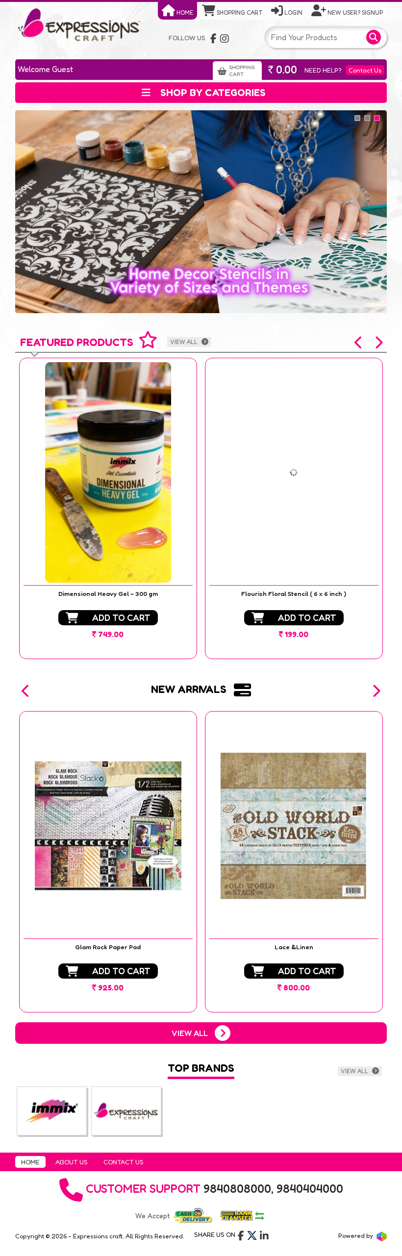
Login (292, 12)
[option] (108, 508)
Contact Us (365, 70)
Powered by (356, 1235)
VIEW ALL (184, 341)
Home (184, 12)
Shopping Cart (238, 12)
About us (71, 1162)
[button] (359, 342)
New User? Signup (354, 12)
